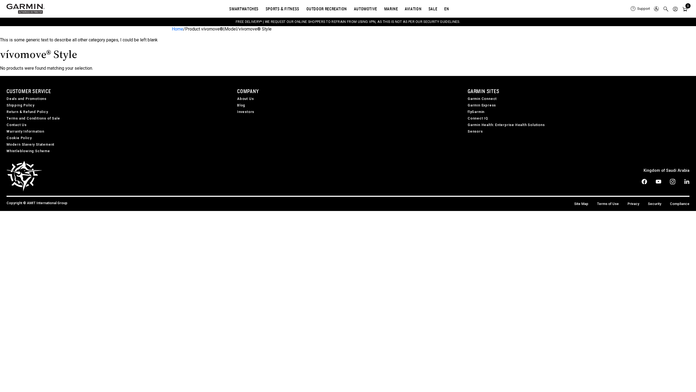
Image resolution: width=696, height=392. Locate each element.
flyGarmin (476, 112)
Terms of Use (608, 204)
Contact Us (17, 125)
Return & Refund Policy (27, 112)
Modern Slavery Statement (30, 144)
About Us (245, 99)
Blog (241, 105)
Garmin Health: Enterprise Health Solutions (506, 125)
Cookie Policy (19, 138)
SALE (432, 8)
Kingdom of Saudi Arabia (666, 170)
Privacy (633, 204)
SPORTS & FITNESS (282, 8)
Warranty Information (25, 131)
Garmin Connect (482, 99)
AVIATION (413, 8)
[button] (675, 8)
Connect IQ (478, 118)
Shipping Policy (21, 105)
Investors (245, 112)
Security (654, 204)
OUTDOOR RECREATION (326, 8)
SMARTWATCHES (244, 8)
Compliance (679, 204)
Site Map (581, 204)
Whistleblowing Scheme (28, 151)
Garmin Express (482, 105)
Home (177, 29)
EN (446, 8)
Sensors (475, 131)
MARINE (391, 8)
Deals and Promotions (26, 99)
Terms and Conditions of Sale (33, 118)
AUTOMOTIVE (365, 8)
